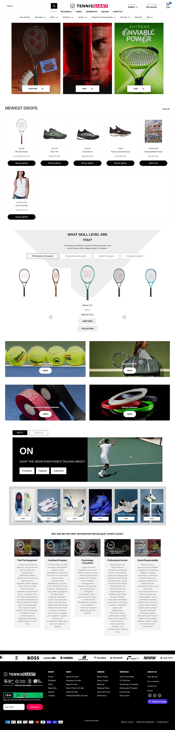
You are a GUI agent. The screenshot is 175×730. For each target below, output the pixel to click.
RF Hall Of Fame (21, 152)
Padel (50, 684)
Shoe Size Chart (103, 692)
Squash (51, 692)
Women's (66, 17)
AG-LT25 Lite (87, 152)
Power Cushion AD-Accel (120, 152)
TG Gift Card (125, 680)
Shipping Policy (103, 688)
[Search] (54, 6)
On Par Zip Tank (22, 205)
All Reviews (101, 696)
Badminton (52, 688)
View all (166, 109)
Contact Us (151, 686)
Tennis (50, 677)
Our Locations (153, 681)
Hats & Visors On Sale (75, 688)
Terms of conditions (145, 722)
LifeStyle (51, 696)
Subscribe (34, 707)
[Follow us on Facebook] (150, 695)
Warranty (100, 684)
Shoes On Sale (72, 677)
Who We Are (152, 677)
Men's (52, 17)
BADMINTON (91, 12)
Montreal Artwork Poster (153, 152)
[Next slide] (124, 317)
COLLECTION (87, 329)
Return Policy (102, 677)
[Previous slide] (50, 317)
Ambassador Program (128, 688)
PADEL (79, 12)
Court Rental (125, 692)
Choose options (21, 163)
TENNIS (53, 12)
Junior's (81, 17)
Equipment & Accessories (102, 17)
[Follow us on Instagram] (155, 695)
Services (123, 17)
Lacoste (54, 148)
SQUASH (105, 12)
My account (151, 7)
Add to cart (153, 163)
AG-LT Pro (54, 152)
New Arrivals (25, 17)
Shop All (138, 17)
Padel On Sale (72, 692)
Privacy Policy (127, 722)
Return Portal (102, 680)
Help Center (124, 696)
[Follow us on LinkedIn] (159, 695)
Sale (148, 17)
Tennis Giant (153, 148)
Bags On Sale (71, 684)
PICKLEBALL (66, 12)
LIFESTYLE (118, 12)
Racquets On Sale (73, 680)
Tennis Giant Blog (127, 677)
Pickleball (52, 680)
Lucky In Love (21, 202)
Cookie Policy (163, 722)
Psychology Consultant (129, 684)
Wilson (21, 148)
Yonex (120, 148)
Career (150, 691)
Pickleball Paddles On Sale (77, 696)
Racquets (39, 17)
